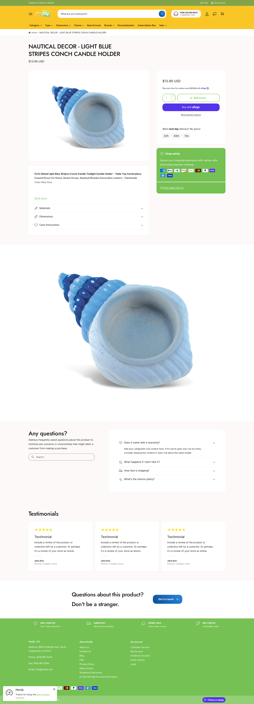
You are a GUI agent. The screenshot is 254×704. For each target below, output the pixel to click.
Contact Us (85, 651)
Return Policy (86, 668)
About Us (84, 647)
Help (206, 3)
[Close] (54, 689)
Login (133, 664)
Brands (108, 25)
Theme (77, 25)
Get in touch (166, 599)
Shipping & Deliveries (91, 672)
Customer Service (140, 647)
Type (47, 25)
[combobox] (112, 14)
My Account (219, 3)
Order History (138, 659)
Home (34, 32)
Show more (40, 198)
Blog (82, 655)
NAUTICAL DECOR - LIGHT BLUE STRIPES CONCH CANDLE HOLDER (72, 32)
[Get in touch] (214, 14)
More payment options (191, 115)
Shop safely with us (173, 187)
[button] (30, 14)
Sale (161, 25)
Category (34, 25)
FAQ (82, 659)
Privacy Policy (87, 664)
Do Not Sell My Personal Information (98, 676)
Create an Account (140, 655)
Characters (62, 25)
